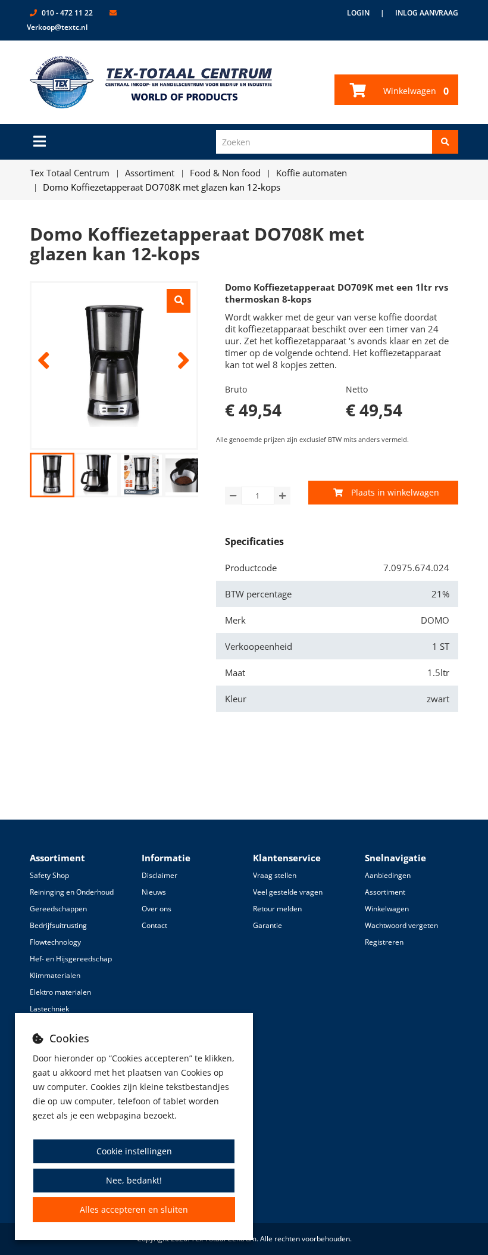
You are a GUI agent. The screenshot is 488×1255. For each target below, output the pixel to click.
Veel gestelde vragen (288, 892)
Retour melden (277, 909)
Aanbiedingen (388, 875)
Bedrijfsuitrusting (58, 925)
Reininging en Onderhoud (72, 892)
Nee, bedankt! (134, 1180)
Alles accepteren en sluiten (134, 1209)
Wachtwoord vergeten (401, 925)
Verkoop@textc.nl (57, 27)
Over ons (156, 909)
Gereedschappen (58, 909)
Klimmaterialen (55, 975)
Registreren (384, 942)
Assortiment (385, 892)
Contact (154, 925)
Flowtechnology (55, 942)
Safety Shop (49, 875)
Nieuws (154, 892)
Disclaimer (159, 875)
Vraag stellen (274, 875)
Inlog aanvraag (426, 13)
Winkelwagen (415, 91)
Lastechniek (49, 1009)
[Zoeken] (445, 142)
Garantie (267, 925)
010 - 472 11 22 (67, 13)
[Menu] (39, 141)
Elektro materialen (60, 992)
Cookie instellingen (134, 1151)
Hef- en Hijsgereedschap (71, 959)
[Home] (151, 82)
